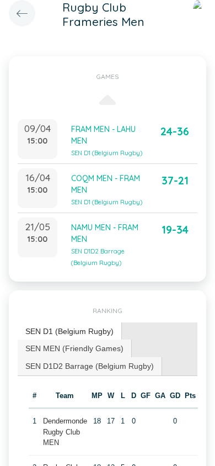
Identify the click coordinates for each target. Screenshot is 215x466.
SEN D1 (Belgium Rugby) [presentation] (69, 331)
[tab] (70, 331)
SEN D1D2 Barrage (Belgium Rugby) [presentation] (89, 366)
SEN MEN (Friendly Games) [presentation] (74, 348)
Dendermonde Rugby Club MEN (65, 432)
